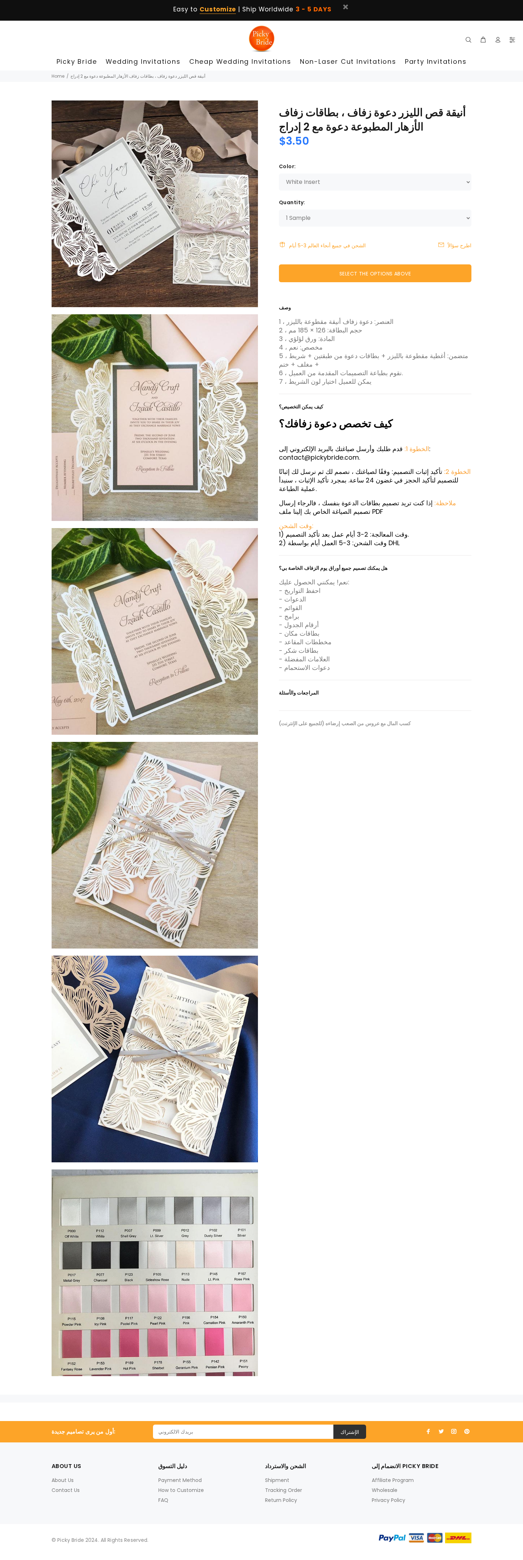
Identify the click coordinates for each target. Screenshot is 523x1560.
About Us (63, 1480)
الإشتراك (349, 1432)
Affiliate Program (393, 1480)
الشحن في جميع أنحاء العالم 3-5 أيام (327, 245)
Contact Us (66, 1490)
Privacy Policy (388, 1500)
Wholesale (384, 1490)
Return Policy (281, 1500)
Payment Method (180, 1480)
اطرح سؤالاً (459, 245)
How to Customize (181, 1490)
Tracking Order (283, 1490)
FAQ (163, 1500)
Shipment (277, 1480)
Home (58, 76)
